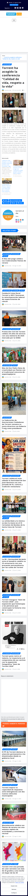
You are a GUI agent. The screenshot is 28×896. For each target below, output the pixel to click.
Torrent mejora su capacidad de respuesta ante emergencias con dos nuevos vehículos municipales (13, 791)
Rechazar (14, 889)
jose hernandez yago (16, 200)
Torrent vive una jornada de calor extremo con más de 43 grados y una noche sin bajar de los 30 (13, 870)
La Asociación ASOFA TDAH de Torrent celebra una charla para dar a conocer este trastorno (6, 188)
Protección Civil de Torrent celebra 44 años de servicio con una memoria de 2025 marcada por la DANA (13, 335)
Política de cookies (19, 882)
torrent (21, 203)
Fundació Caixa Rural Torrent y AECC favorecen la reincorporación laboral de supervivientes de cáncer (13, 297)
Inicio (3, 55)
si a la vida (6, 203)
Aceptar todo (14, 886)
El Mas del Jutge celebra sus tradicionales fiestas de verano (14, 261)
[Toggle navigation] (14, 20)
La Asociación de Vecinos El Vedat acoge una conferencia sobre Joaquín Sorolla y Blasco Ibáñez (18, 169)
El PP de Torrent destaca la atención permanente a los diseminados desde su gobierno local (13, 755)
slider (14, 203)
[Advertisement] (14, 36)
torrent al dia (8, 90)
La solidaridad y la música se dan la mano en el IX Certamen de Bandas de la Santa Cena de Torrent (13, 524)
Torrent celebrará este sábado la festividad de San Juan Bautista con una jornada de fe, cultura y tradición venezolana (14, 482)
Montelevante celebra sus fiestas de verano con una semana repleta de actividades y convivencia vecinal (13, 829)
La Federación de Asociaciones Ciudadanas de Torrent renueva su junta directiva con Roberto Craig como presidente (14, 424)
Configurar (14, 892)
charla (5, 200)
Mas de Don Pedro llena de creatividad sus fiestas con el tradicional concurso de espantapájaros (13, 371)
